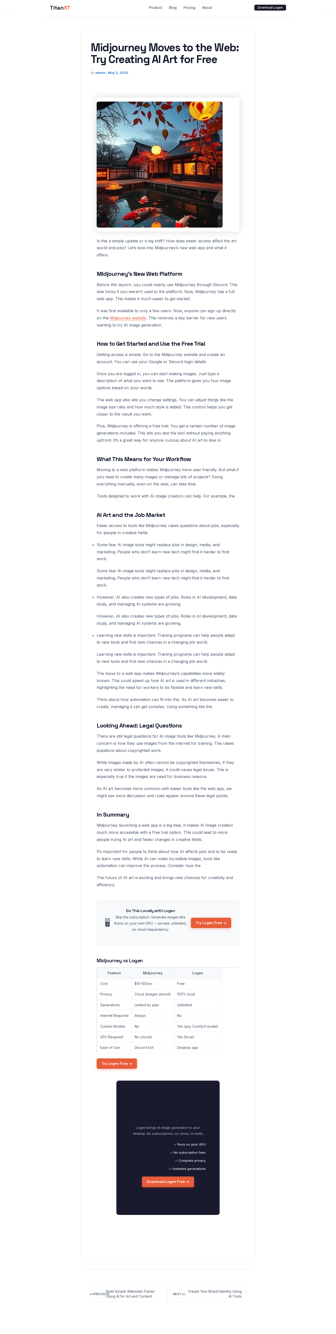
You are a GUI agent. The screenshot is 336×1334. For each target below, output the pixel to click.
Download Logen (270, 7)
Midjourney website (128, 317)
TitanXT (60, 7)
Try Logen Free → (211, 923)
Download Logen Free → (168, 1181)
